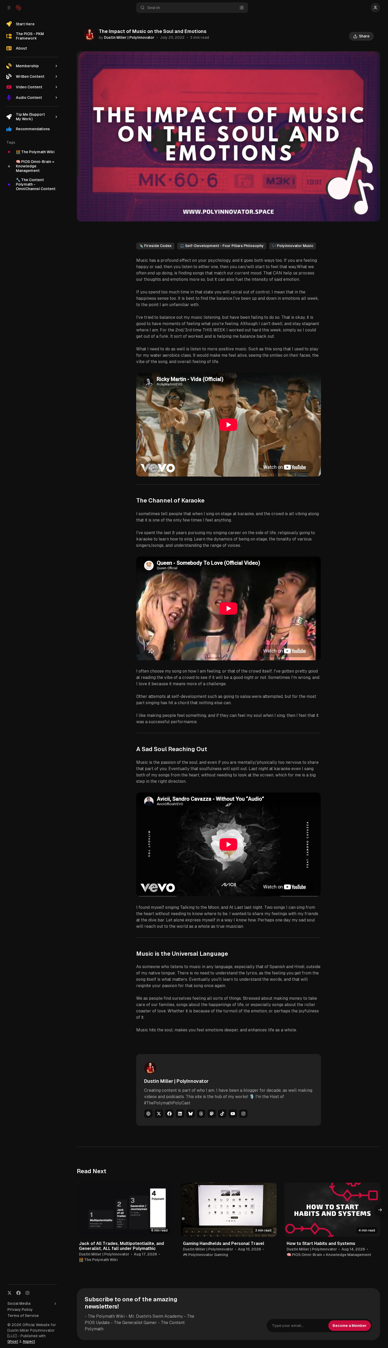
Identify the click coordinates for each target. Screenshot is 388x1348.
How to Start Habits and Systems (321, 1243)
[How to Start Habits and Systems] (332, 1209)
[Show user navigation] (375, 7)
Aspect (29, 1341)
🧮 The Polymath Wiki (98, 1260)
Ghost (12, 1341)
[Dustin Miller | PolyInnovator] (89, 34)
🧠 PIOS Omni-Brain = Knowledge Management (329, 1255)
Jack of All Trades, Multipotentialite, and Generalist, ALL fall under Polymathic (121, 1246)
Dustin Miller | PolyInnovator (129, 37)
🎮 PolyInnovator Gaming (205, 1255)
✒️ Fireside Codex (155, 246)
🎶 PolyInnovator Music (292, 246)
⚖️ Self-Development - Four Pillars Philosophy (222, 246)
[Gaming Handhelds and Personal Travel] (229, 1209)
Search (153, 8)
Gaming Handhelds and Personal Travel (223, 1243)
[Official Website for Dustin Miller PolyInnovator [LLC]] (18, 7)
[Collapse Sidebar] (9, 7)
